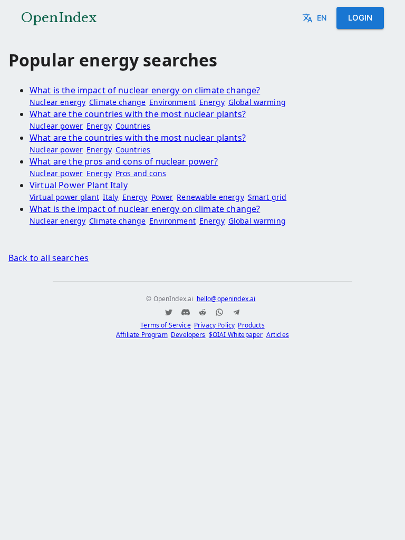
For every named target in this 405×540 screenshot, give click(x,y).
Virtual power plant (64, 197)
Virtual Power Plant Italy (79, 185)
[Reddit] (202, 312)
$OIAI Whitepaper (236, 334)
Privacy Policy (214, 325)
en (321, 17)
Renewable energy (210, 197)
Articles (277, 334)
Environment (172, 102)
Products (251, 325)
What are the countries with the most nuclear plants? (138, 114)
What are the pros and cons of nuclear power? (124, 161)
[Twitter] (168, 312)
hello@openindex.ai (226, 298)
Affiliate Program (142, 334)
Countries (132, 126)
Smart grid (267, 197)
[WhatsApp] (219, 312)
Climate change (117, 102)
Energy (212, 102)
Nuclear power (56, 126)
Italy (111, 197)
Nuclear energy (57, 102)
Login (360, 18)
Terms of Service (165, 325)
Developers (188, 334)
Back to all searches (48, 258)
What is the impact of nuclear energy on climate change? (145, 90)
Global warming (257, 102)
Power (162, 197)
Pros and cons (140, 173)
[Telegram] (236, 312)
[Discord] (185, 312)
